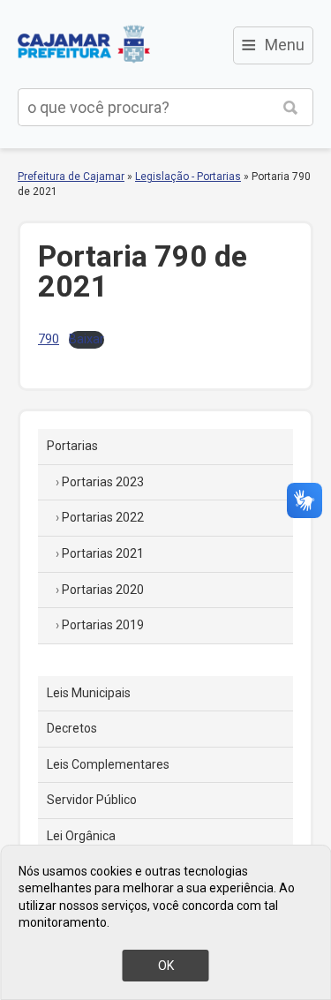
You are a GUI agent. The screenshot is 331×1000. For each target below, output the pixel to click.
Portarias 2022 (103, 517)
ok (166, 966)
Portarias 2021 (103, 553)
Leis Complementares (108, 764)
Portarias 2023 (103, 482)
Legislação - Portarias (188, 176)
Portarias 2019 (103, 625)
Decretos (72, 728)
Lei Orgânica (81, 836)
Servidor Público (92, 800)
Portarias (72, 446)
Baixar (86, 339)
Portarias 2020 (103, 590)
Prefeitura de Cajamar (84, 44)
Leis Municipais (89, 693)
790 (48, 339)
